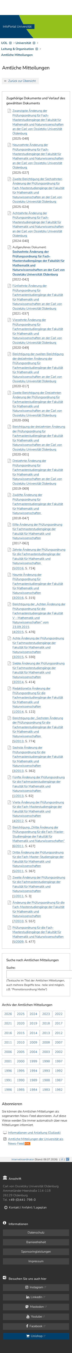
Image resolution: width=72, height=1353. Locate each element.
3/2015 (18, 657)
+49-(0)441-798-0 (22, 1200)
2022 (59, 1014)
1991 (8, 1080)
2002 (59, 1052)
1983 (46, 1090)
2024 (33, 1014)
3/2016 (18, 598)
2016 (8, 1033)
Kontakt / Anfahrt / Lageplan (28, 1207)
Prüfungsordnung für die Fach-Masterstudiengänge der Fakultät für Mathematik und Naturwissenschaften (38, 932)
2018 (46, 1023)
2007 (59, 1042)
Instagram (36, 1287)
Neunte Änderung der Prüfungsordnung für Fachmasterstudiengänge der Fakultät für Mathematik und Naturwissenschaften (37, 584)
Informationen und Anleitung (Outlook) (34, 1133)
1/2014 (18, 712)
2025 (21, 1014)
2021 (8, 1023)
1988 (46, 1080)
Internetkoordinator (23, 1159)
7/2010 (18, 921)
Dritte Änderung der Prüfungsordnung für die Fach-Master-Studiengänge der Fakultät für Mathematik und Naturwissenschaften (38, 859)
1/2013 (18, 796)
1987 (59, 1080)
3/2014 (18, 682)
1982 (59, 1090)
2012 (59, 1033)
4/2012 (18, 821)
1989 (33, 1080)
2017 (59, 1023)
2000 (21, 1061)
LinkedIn (36, 1297)
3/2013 (18, 771)
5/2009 (18, 942)
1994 (33, 1071)
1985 (21, 1090)
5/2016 (18, 568)
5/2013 (18, 741)
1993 (46, 1071)
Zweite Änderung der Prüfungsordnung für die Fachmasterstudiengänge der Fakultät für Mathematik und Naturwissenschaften (38, 884)
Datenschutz (36, 1232)
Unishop (36, 1336)
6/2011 (18, 846)
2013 (46, 1033)
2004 (33, 1052)
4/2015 (18, 632)
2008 (46, 1042)
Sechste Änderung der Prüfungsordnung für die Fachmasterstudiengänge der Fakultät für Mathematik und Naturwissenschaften (37, 756)
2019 (33, 1023)
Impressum (36, 1261)
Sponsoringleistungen (36, 1252)
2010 (21, 1042)
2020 (21, 1023)
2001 (8, 1061)
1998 (46, 1061)
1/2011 (18, 896)
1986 (8, 1090)
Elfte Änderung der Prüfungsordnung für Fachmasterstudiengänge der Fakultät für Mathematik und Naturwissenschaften (37, 531)
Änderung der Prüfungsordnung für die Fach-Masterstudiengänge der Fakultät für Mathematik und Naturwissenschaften (38, 909)
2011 (8, 1042)
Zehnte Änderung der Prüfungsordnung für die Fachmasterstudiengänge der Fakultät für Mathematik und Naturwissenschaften (38, 556)
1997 (59, 1061)
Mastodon (36, 1307)
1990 (21, 1080)
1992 (59, 1071)
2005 (21, 1052)
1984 (33, 1090)
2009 (33, 1042)
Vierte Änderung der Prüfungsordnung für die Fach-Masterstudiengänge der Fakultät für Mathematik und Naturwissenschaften (38, 809)
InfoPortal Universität (17, 26)
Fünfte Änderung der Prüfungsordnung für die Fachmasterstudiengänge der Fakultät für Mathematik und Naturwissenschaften (38, 784)
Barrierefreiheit (36, 1242)
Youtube (36, 1316)
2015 (21, 1033)
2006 (8, 1052)
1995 (21, 1071)
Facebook (35, 1326)
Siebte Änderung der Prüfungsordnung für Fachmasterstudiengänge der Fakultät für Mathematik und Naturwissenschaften (38, 670)
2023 (46, 1014)
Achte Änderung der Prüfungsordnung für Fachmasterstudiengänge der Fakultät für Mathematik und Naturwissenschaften (38, 645)
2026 (8, 1014)
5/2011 (18, 871)
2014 (33, 1033)
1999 (33, 1061)
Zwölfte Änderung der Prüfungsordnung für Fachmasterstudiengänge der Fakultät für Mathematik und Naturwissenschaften (37, 504)
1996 (8, 1071)
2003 (46, 1052)
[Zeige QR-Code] (67, 1159)
